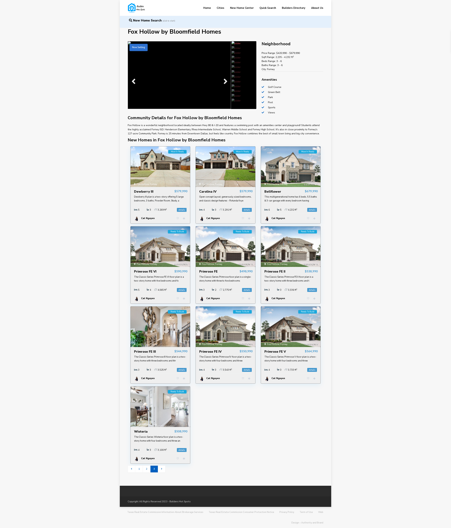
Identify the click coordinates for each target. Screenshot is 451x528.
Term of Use (306, 512)
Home (207, 8)
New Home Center (242, 8)
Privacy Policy (286, 512)
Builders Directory (293, 8)
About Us (317, 8)
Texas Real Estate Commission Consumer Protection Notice (241, 512)
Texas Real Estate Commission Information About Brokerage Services (165, 512)
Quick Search (268, 8)
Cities (220, 8)
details (181, 209)
